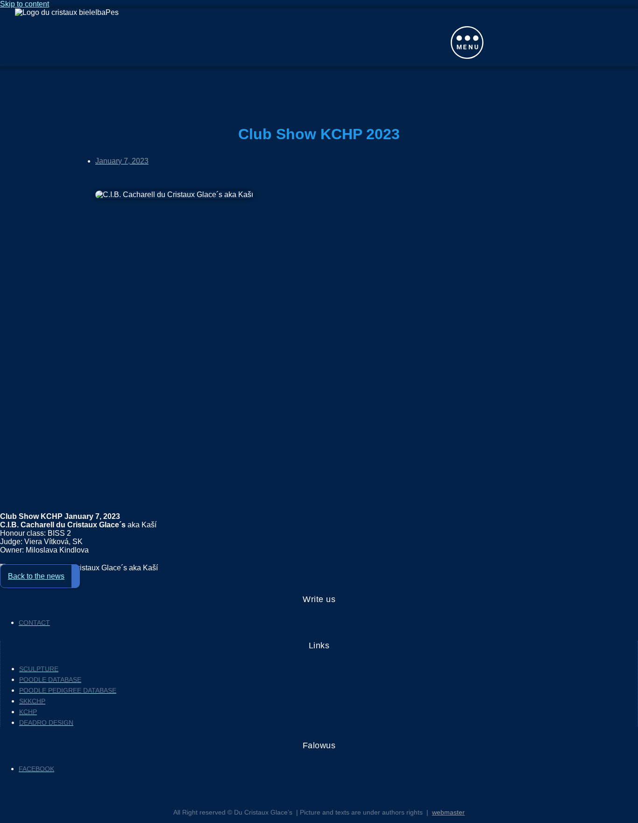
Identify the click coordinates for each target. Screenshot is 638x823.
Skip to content (24, 4)
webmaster (448, 812)
